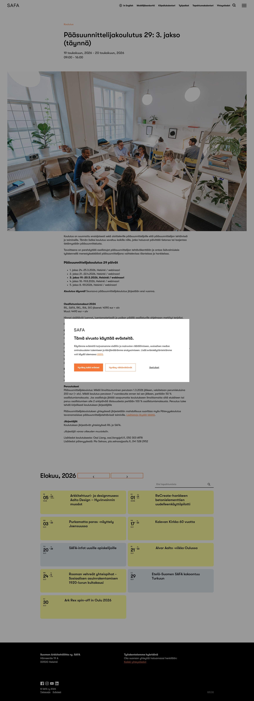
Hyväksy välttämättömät (120, 367)
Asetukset (154, 367)
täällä (100, 354)
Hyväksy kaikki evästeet (88, 367)
